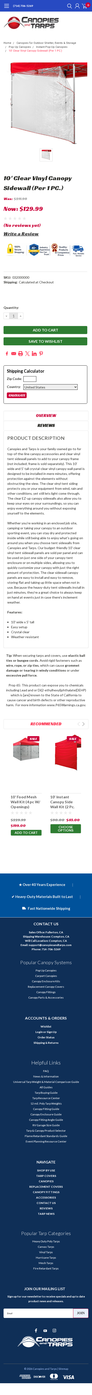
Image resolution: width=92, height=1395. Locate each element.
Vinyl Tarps (46, 1252)
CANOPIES (46, 1181)
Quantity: (11, 308)
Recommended (46, 723)
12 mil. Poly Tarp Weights (46, 1103)
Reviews (46, 425)
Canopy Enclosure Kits (46, 981)
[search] (68, 6)
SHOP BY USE (46, 1170)
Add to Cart (26, 833)
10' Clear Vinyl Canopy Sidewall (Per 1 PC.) (35, 50)
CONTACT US (46, 1203)
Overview (46, 415)
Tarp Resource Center (46, 1098)
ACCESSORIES (46, 1197)
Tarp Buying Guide (46, 1092)
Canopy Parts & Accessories (46, 997)
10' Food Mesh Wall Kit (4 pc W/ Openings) (25, 802)
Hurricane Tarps (46, 1257)
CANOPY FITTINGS (46, 1192)
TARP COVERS (46, 1176)
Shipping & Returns (46, 1042)
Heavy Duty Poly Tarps (46, 1241)
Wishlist (46, 1026)
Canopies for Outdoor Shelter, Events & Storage (46, 43)
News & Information (46, 1076)
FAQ (46, 1071)
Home (7, 43)
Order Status (46, 1037)
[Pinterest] (41, 353)
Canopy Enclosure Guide (46, 1114)
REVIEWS (46, 1208)
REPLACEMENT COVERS (46, 1186)
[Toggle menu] (6, 8)
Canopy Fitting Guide (46, 1109)
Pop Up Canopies (20, 47)
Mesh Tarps (46, 1263)
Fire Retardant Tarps (46, 1268)
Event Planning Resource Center (46, 1141)
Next (83, 724)
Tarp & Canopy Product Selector (46, 1130)
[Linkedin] (34, 353)
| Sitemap (62, 1368)
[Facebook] (6, 353)
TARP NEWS (46, 1214)
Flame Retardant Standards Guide (46, 1136)
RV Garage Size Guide (46, 1125)
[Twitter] (27, 353)
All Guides (46, 1087)
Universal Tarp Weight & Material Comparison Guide (46, 1082)
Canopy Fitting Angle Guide (46, 1120)
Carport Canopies (46, 976)
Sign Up (52, 1032)
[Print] (20, 353)
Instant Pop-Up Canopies (51, 47)
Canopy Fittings (46, 992)
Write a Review (21, 234)
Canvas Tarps (46, 1246)
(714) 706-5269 (23, 6)
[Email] (13, 353)
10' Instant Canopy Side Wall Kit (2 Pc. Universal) (62, 804)
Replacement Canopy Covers (46, 986)
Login (39, 1032)
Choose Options (65, 828)
